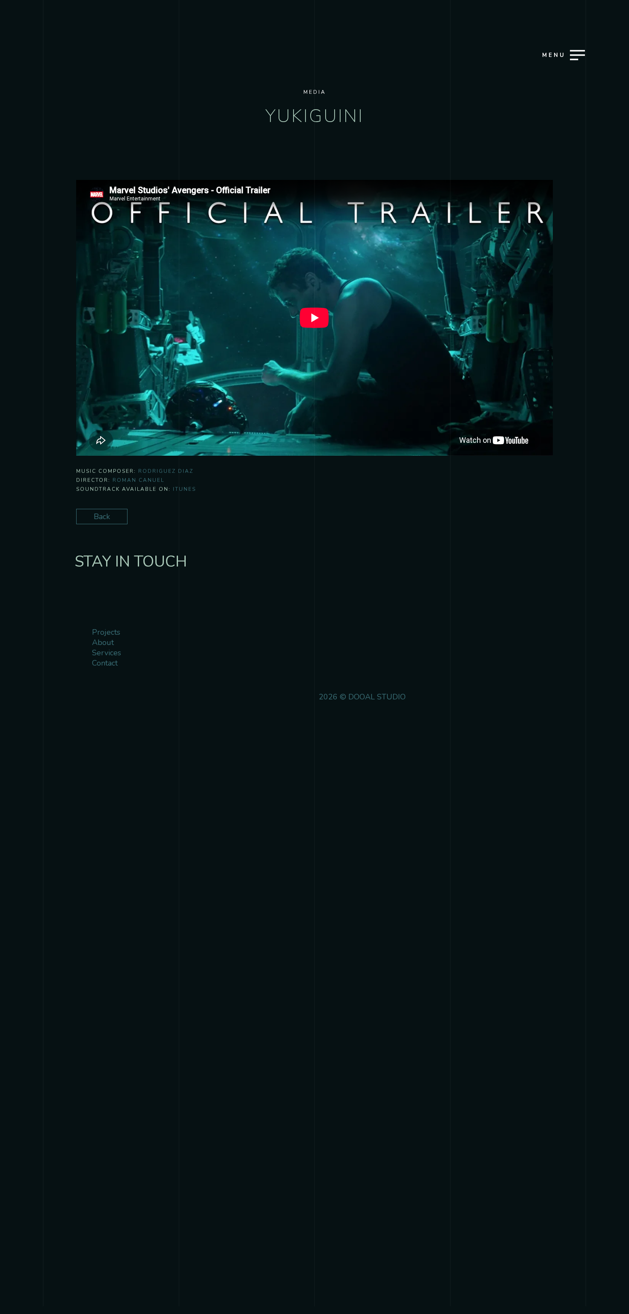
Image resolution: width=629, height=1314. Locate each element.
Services (81, 675)
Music (78, 660)
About (78, 690)
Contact (80, 705)
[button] (520, 180)
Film (76, 645)
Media (314, 92)
